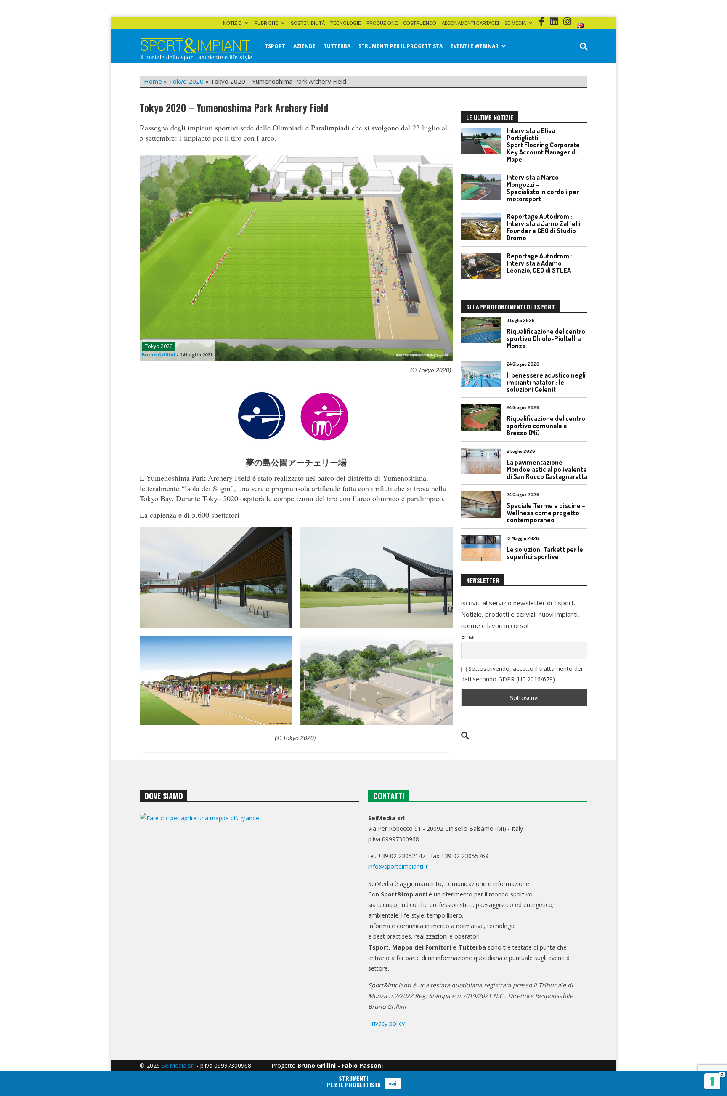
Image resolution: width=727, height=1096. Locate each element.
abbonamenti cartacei (470, 23)
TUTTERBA (337, 46)
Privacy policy (386, 1023)
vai (393, 1083)
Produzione (382, 23)
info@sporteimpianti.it (398, 866)
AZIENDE (304, 46)
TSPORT (275, 46)
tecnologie (345, 23)
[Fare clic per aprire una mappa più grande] (249, 898)
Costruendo (419, 23)
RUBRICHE (266, 23)
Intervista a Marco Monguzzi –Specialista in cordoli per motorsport (543, 188)
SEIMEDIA (515, 23)
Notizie (232, 23)
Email (468, 637)
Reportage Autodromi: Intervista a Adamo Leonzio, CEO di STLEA (540, 263)
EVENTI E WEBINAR (475, 46)
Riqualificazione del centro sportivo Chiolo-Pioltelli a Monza (546, 338)
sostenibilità (308, 23)
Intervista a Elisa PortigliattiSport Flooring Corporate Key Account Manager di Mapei (543, 144)
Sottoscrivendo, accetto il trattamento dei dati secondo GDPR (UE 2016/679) (521, 674)
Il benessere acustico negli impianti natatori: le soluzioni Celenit (546, 382)
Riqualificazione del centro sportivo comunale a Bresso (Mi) (546, 425)
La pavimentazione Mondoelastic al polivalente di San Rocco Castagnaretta (547, 469)
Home (153, 81)
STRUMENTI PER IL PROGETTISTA (400, 46)
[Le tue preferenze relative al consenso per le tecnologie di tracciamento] (712, 1081)
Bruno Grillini (158, 354)
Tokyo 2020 (186, 81)
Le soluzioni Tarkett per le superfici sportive (545, 553)
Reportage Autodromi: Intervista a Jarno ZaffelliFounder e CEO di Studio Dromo (544, 227)
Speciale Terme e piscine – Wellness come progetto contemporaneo (546, 512)
